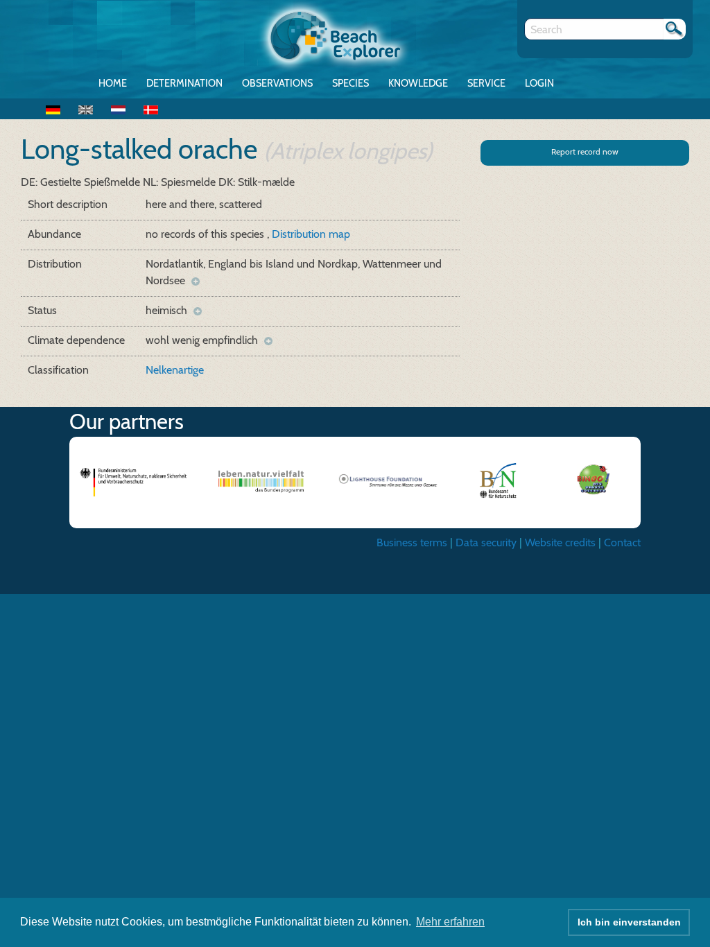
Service (486, 83)
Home (112, 83)
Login (539, 83)
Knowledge (418, 83)
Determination (184, 83)
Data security (486, 542)
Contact (622, 542)
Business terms (411, 542)
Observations (277, 83)
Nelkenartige (175, 369)
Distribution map (311, 234)
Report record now (584, 151)
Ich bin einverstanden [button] (629, 922)
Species (350, 83)
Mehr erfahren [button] (450, 922)
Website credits (560, 542)
